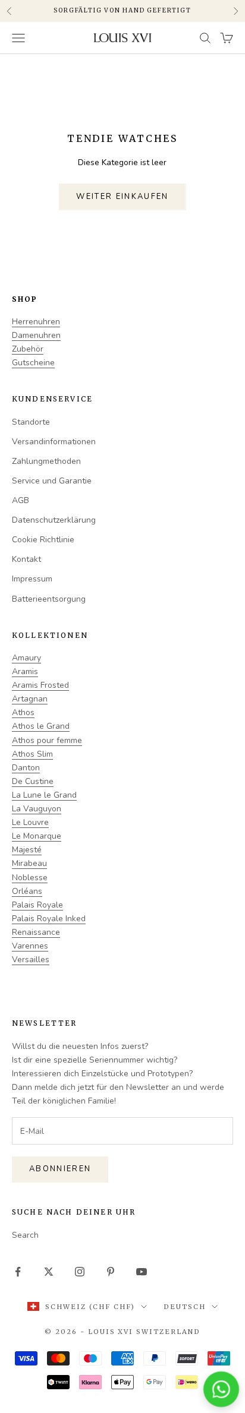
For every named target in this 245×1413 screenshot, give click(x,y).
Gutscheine (33, 362)
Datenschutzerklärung (54, 520)
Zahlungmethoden (46, 461)
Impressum (32, 578)
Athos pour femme (47, 740)
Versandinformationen (54, 441)
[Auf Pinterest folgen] (111, 1272)
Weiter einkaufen (122, 196)
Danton (26, 767)
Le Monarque (36, 836)
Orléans (27, 891)
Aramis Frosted (40, 685)
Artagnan (30, 698)
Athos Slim (32, 754)
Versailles (30, 959)
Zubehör (27, 349)
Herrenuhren (36, 321)
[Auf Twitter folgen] (49, 1272)
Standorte (31, 422)
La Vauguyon (36, 808)
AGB (20, 500)
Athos (23, 712)
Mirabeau (29, 863)
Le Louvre (30, 822)
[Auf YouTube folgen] (141, 1272)
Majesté (27, 849)
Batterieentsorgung (49, 599)
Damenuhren (36, 335)
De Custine (33, 781)
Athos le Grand (41, 726)
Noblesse (30, 877)
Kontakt (26, 559)
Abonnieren (60, 1169)
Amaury (26, 657)
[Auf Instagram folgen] (80, 1272)
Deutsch (185, 1307)
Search (25, 1235)
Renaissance (36, 932)
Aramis (25, 671)
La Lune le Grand (44, 795)
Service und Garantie (52, 480)
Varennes (30, 946)
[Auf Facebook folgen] (18, 1272)
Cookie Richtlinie (43, 539)
